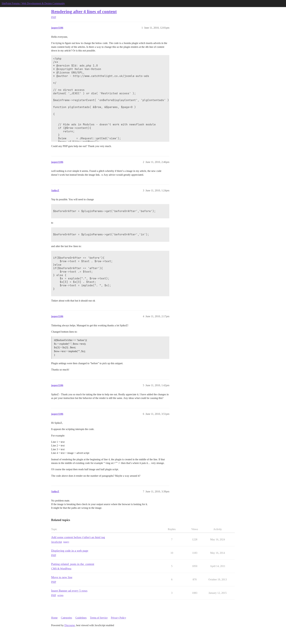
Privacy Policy (118, 617)
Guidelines (81, 617)
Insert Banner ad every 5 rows (69, 590)
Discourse (69, 625)
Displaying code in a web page (69, 550)
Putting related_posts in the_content (72, 564)
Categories (66, 617)
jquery (66, 542)
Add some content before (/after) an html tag (78, 537)
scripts (60, 595)
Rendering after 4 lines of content (84, 11)
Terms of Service (99, 617)
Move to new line (61, 577)
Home (54, 617)
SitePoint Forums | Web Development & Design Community (33, 3)
